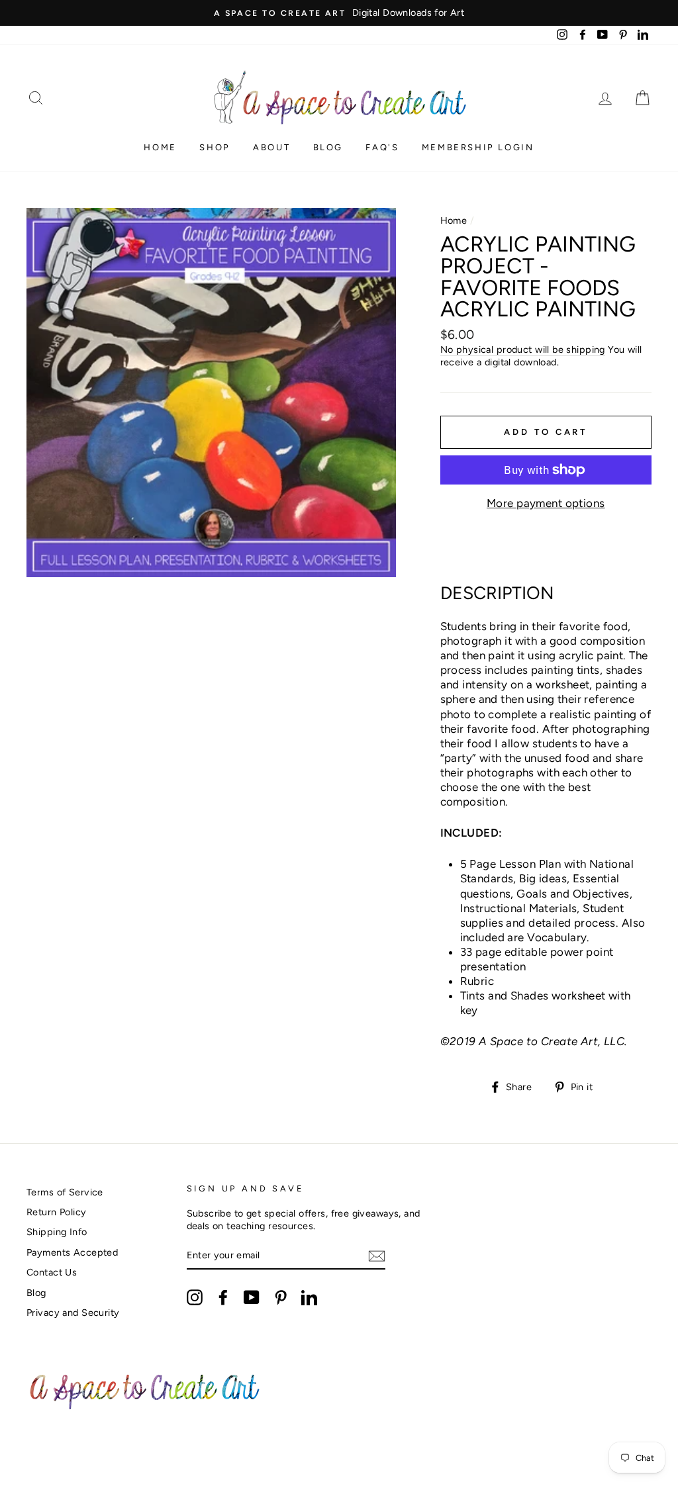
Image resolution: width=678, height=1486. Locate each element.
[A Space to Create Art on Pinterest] (281, 1297)
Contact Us (51, 1272)
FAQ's (382, 147)
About (271, 147)
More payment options (546, 503)
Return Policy (56, 1212)
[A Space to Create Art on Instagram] (195, 1297)
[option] (339, 13)
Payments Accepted (72, 1252)
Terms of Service (64, 1192)
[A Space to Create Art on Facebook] (223, 1297)
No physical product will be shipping (522, 349)
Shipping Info (56, 1232)
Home (160, 147)
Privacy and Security (73, 1313)
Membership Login (478, 147)
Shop (214, 147)
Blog (328, 147)
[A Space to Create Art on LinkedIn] (309, 1297)
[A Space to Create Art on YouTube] (252, 1297)
